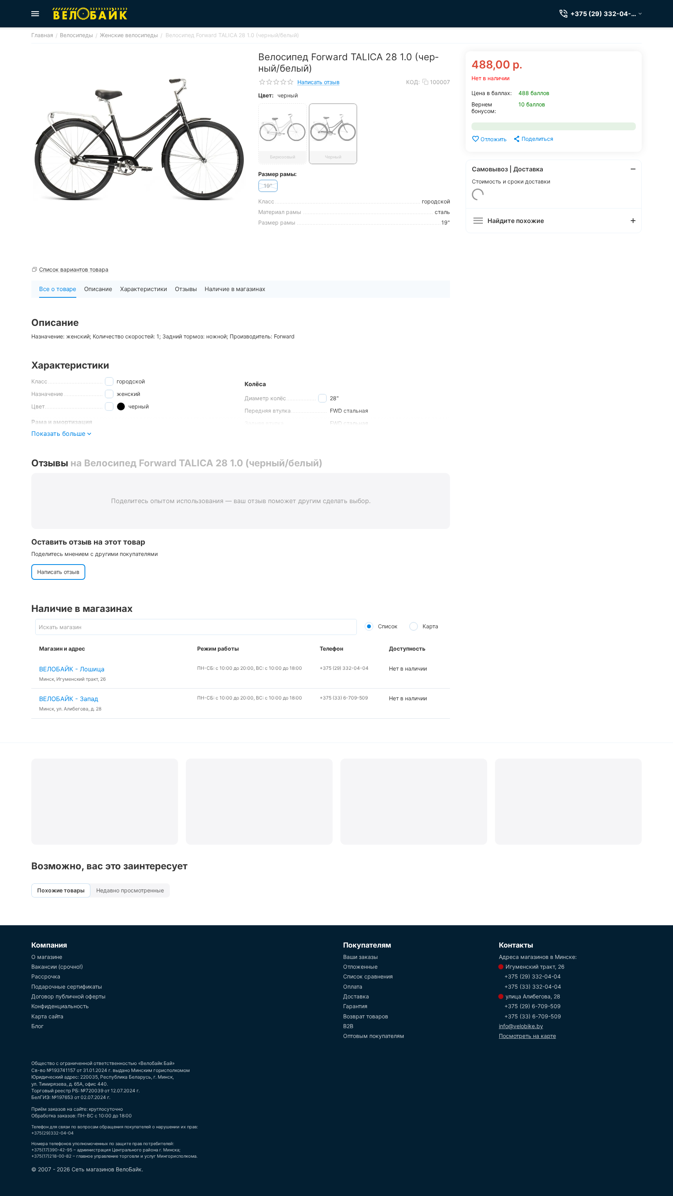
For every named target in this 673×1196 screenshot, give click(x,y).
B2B (348, 1026)
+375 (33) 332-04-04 (532, 986)
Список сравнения (368, 976)
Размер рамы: (277, 174)
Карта (429, 626)
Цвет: (266, 95)
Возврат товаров (365, 1016)
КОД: (413, 82)
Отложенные (360, 966)
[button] (533, 139)
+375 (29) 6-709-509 (532, 1006)
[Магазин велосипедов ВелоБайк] (90, 13)
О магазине (46, 956)
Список (387, 626)
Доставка (356, 996)
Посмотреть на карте (527, 1035)
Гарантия (355, 1006)
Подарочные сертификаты (66, 986)
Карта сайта (47, 1016)
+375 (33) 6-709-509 (532, 1016)
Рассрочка (45, 976)
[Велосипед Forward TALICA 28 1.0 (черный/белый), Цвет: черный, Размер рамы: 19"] (139, 139)
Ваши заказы (360, 956)
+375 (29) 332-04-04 (532, 976)
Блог (37, 1026)
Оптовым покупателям (373, 1035)
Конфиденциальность (60, 1006)
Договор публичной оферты (68, 996)
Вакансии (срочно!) (57, 966)
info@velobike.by (521, 1026)
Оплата (352, 986)
